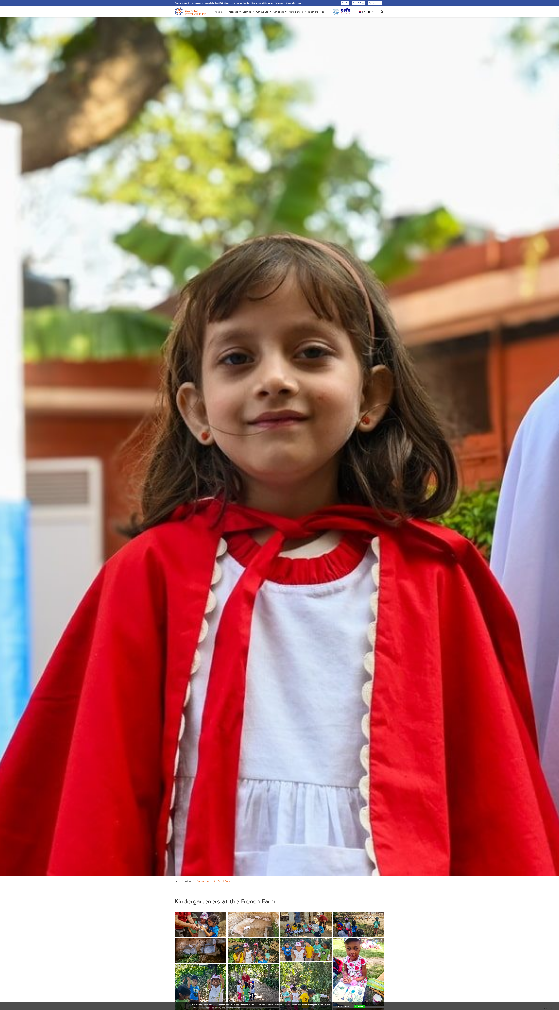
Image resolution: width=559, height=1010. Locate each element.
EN (363, 11)
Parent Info (313, 11)
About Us (219, 11)
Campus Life (262, 11)
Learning (247, 11)
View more (246, 1007)
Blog (322, 11)
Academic (233, 11)
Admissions (278, 11)
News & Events (296, 11)
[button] (382, 11)
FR (372, 11)
